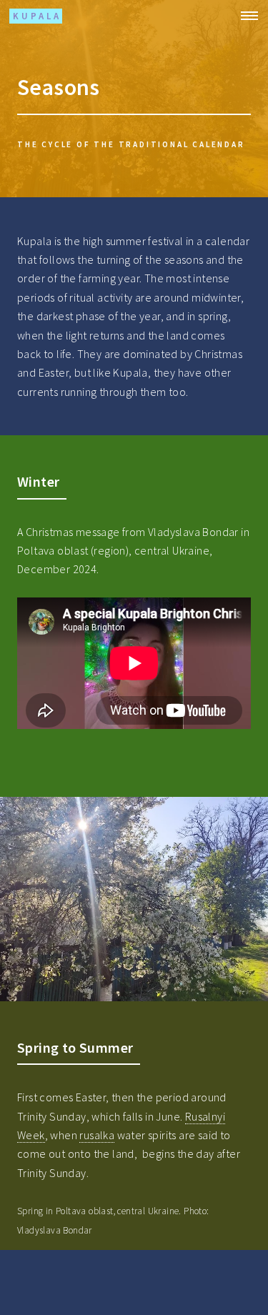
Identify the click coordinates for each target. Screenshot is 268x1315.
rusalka (96, 1135)
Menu (245, 15)
